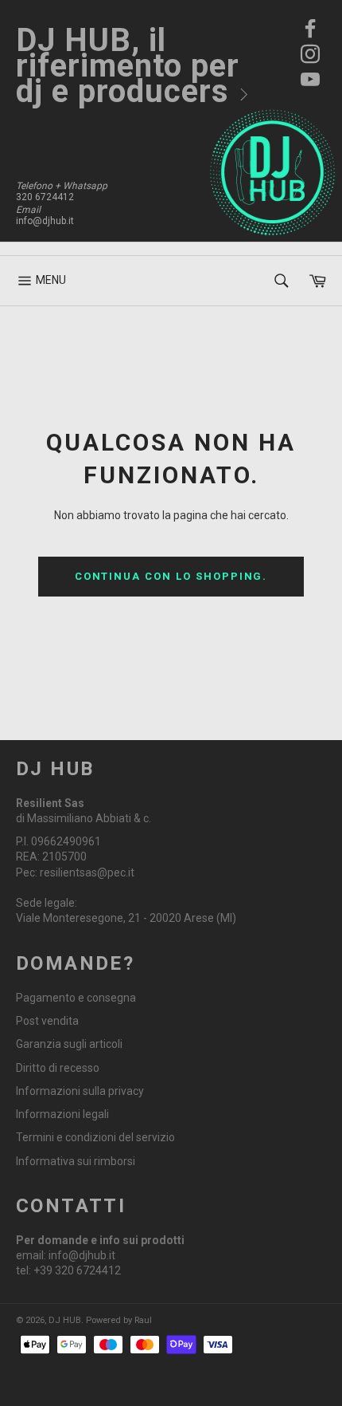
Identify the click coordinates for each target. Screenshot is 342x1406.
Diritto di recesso (57, 1067)
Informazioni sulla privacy (80, 1091)
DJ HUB (65, 1320)
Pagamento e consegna (76, 997)
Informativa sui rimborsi (75, 1161)
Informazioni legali (62, 1114)
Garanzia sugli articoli (69, 1044)
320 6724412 (45, 197)
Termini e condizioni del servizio (95, 1137)
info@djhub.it (45, 220)
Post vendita (47, 1020)
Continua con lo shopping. (171, 576)
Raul (143, 1320)
